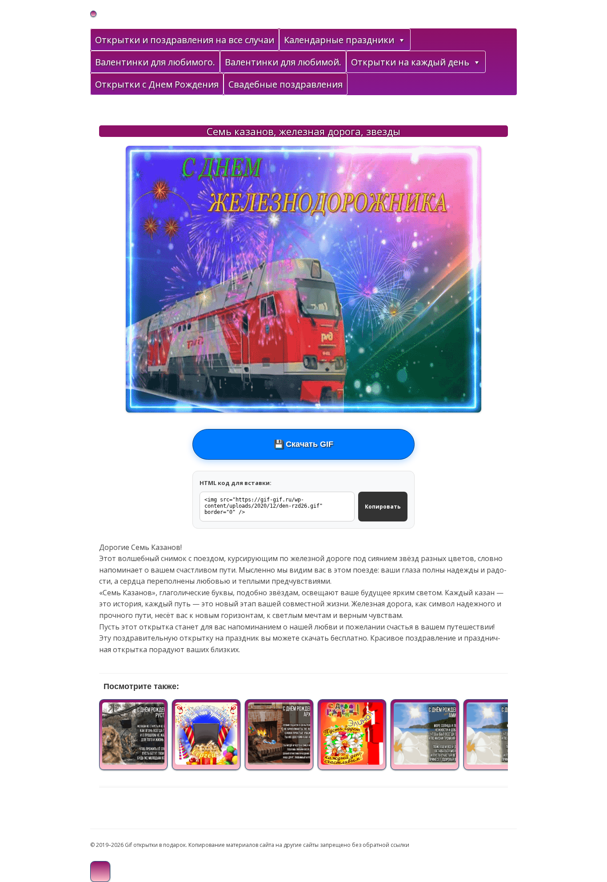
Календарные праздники (339, 40)
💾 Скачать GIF (303, 444)
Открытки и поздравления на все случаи (184, 40)
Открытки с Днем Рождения (157, 84)
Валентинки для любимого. (155, 62)
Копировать (383, 506)
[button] (401, 40)
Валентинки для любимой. (283, 62)
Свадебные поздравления (285, 84)
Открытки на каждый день (410, 62)
